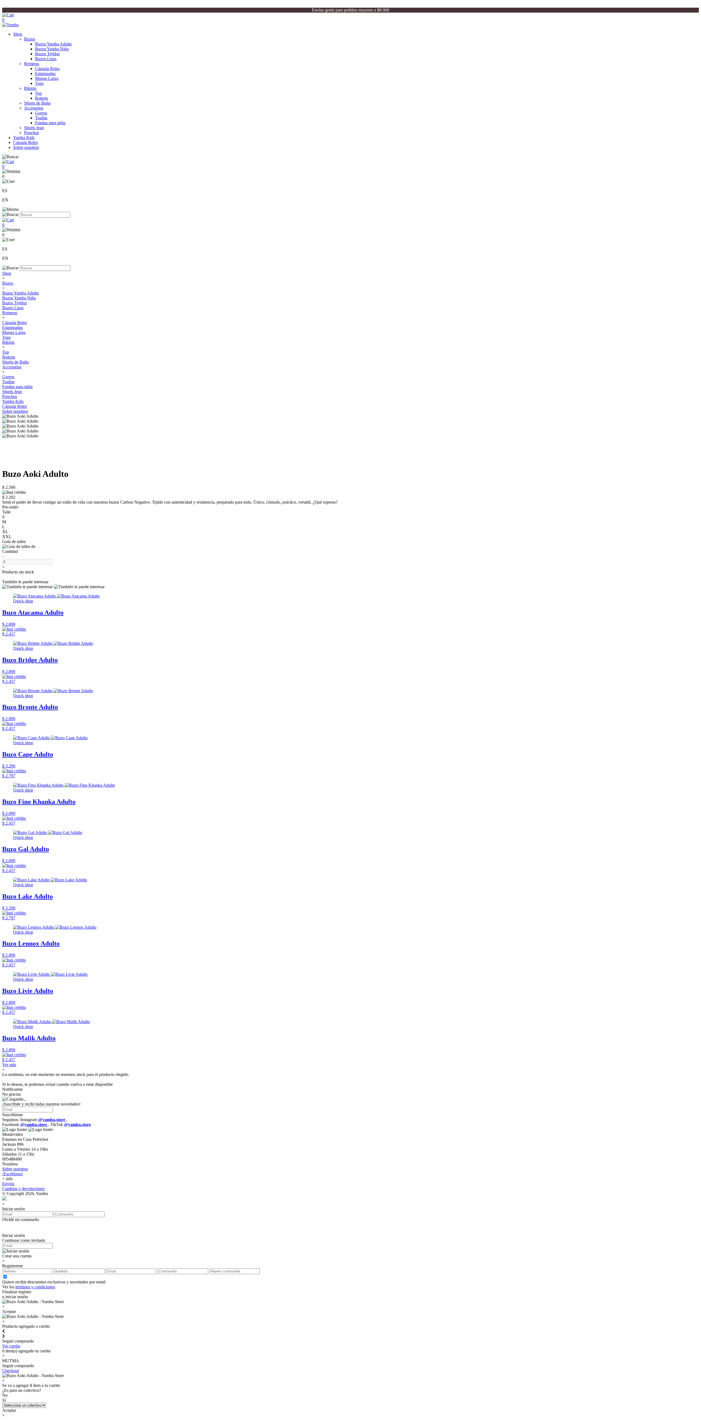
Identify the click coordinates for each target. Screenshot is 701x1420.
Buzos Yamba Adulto (53, 44)
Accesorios (33, 108)
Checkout (10, 1370)
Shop (17, 34)
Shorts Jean (34, 127)
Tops (39, 83)
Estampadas (45, 73)
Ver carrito (11, 1346)
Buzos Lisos (45, 58)
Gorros (41, 113)
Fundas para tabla (50, 122)
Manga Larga (46, 78)
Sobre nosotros (26, 147)
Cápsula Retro (47, 68)
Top (38, 93)
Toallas (41, 118)
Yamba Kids (24, 137)
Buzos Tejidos (47, 53)
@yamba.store (52, 1119)
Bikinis (30, 88)
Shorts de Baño (37, 103)
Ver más (9, 1064)
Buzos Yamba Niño (52, 49)
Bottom (41, 98)
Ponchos (31, 132)
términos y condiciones (35, 1287)
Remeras (31, 63)
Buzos (29, 39)
